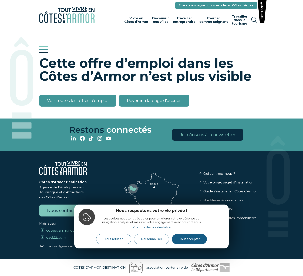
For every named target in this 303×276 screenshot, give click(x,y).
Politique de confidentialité (152, 227)
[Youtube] (109, 138)
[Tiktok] (91, 138)
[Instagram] (100, 138)
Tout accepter (189, 239)
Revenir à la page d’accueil (154, 100)
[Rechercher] (254, 20)
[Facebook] (82, 138)
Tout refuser (114, 239)
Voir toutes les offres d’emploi (78, 100)
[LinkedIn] (73, 138)
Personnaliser (151, 239)
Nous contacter (63, 210)
